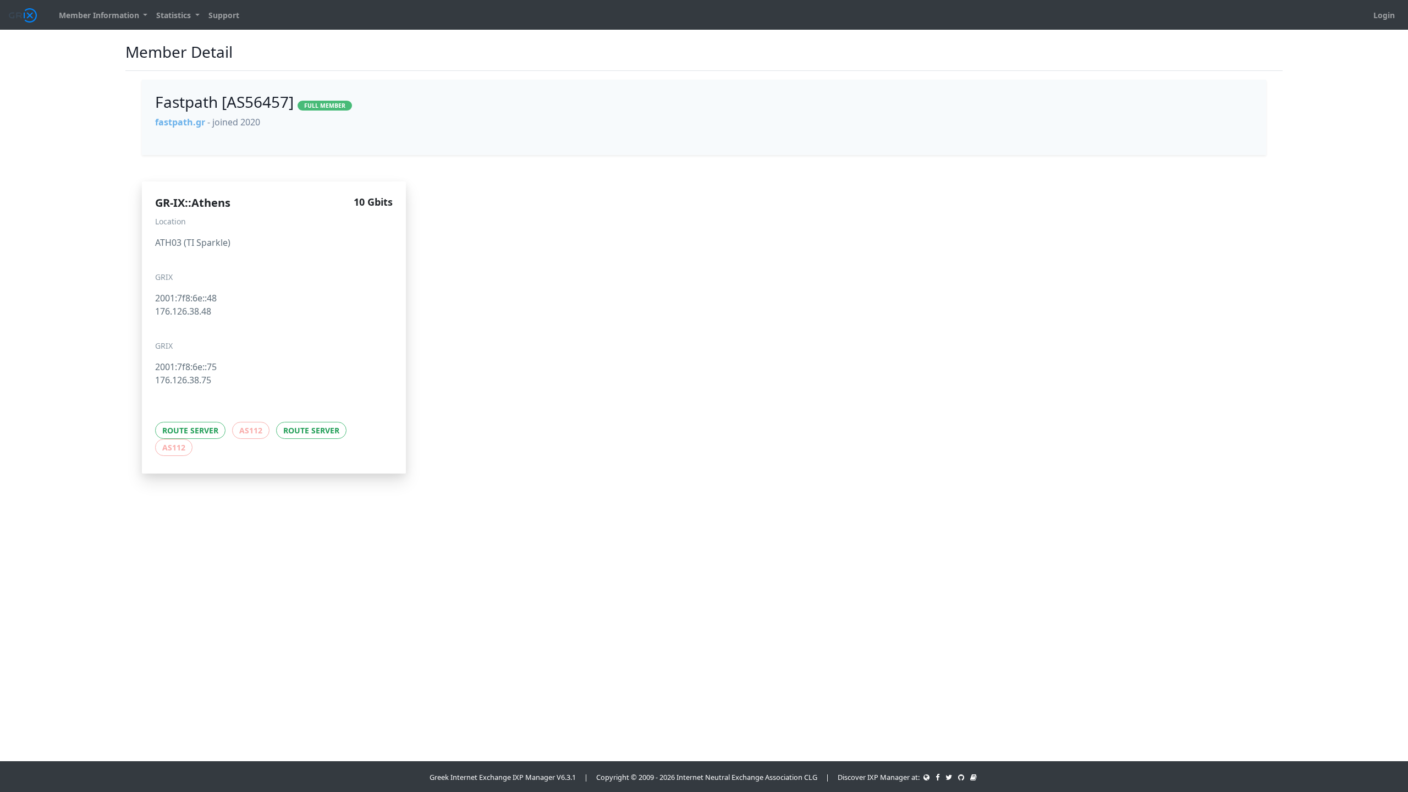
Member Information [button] (100, 15)
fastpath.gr (180, 122)
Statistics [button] (174, 15)
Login (1384, 15)
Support (223, 15)
